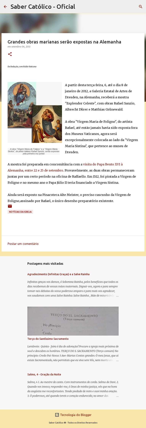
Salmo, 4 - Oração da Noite (44, 374)
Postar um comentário (23, 243)
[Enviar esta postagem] (10, 207)
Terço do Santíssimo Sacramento (48, 338)
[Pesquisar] (140, 6)
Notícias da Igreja (20, 212)
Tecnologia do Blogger (75, 415)
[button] (10, 54)
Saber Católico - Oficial (43, 6)
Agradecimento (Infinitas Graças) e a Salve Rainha (58, 274)
